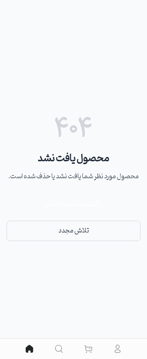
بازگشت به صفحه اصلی (73, 204)
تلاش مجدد (73, 231)
